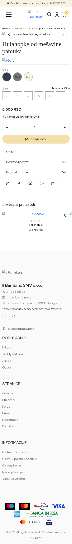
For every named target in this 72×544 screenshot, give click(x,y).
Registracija (10, 420)
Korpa (6, 406)
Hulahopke (36, 224)
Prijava (6, 413)
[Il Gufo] (8, 59)
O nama (7, 393)
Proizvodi (19, 28)
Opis (9, 152)
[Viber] (41, 183)
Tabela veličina (61, 88)
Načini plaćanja (12, 472)
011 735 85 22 (15, 292)
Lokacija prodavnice (19, 329)
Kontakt (7, 426)
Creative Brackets (53, 532)
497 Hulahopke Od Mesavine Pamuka (46, 28)
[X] (30, 183)
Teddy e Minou (12, 354)
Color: (6, 69)
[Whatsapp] (7, 183)
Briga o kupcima (17, 172)
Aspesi (7, 361)
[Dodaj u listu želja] (66, 215)
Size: (36, 88)
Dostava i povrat (17, 162)
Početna (6, 28)
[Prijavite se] (57, 14)
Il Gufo (36, 221)
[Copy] (53, 183)
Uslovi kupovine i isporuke (19, 459)
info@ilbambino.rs (18, 297)
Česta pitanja (11, 465)
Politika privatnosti (14, 452)
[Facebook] (19, 183)
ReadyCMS (36, 538)
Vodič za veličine (13, 479)
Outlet (6, 367)
